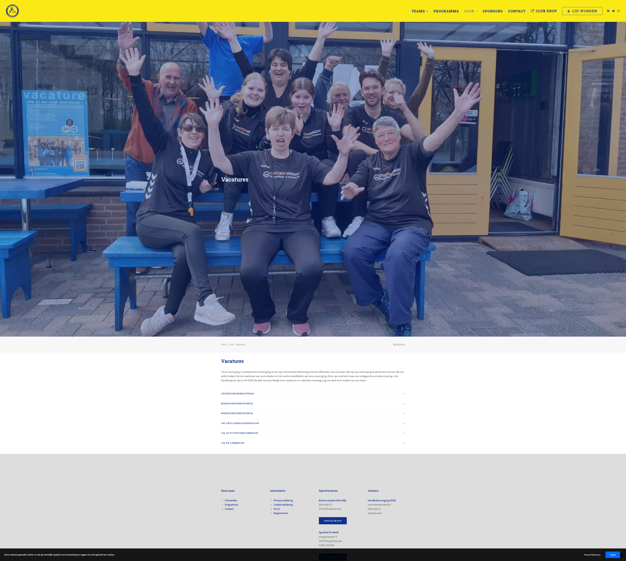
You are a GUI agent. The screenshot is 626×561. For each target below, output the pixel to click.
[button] (609, 11)
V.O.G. (277, 509)
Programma (446, 11)
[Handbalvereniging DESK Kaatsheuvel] (12, 10)
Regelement (281, 513)
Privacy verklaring (283, 500)
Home (224, 344)
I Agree (613, 554)
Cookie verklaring (283, 504)
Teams (418, 11)
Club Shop (546, 11)
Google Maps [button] (333, 520)
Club (469, 11)
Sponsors (493, 11)
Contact (517, 11)
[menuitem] (420, 11)
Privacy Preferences (592, 554)
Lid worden (231, 500)
